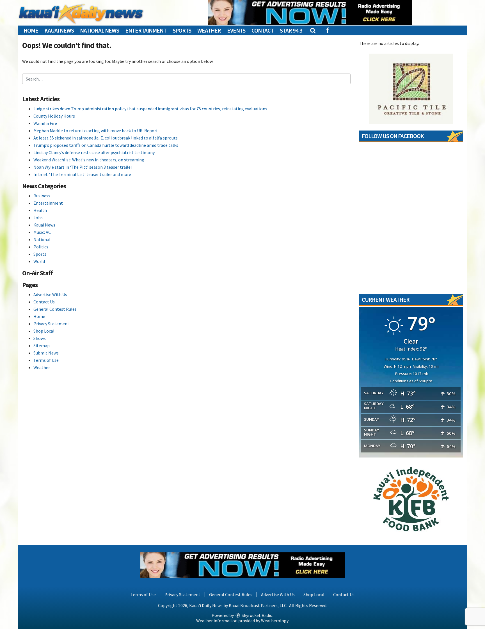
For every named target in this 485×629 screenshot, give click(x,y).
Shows (39, 338)
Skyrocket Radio (257, 615)
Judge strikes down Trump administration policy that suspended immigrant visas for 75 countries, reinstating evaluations (150, 108)
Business (41, 195)
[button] (312, 30)
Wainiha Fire (45, 123)
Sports (182, 30)
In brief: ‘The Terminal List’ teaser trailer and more (82, 174)
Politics (40, 247)
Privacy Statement (51, 323)
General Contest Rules (55, 309)
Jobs (38, 217)
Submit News (46, 353)
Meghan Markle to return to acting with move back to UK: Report (95, 130)
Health (40, 210)
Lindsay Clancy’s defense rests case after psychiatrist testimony (94, 152)
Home (31, 30)
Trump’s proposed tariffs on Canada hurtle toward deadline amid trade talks (105, 145)
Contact (262, 30)
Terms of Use (46, 360)
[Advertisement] (310, 12)
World (39, 261)
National (42, 239)
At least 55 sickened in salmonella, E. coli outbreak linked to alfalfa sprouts (105, 138)
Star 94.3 (291, 30)
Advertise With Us (50, 294)
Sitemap (41, 345)
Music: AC (42, 232)
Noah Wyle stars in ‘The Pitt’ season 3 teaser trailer (82, 167)
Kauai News (59, 30)
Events (236, 30)
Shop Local (43, 331)
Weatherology (274, 620)
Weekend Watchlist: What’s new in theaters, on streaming (88, 160)
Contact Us (44, 302)
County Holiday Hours (54, 116)
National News (99, 30)
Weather (209, 30)
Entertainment (145, 30)
